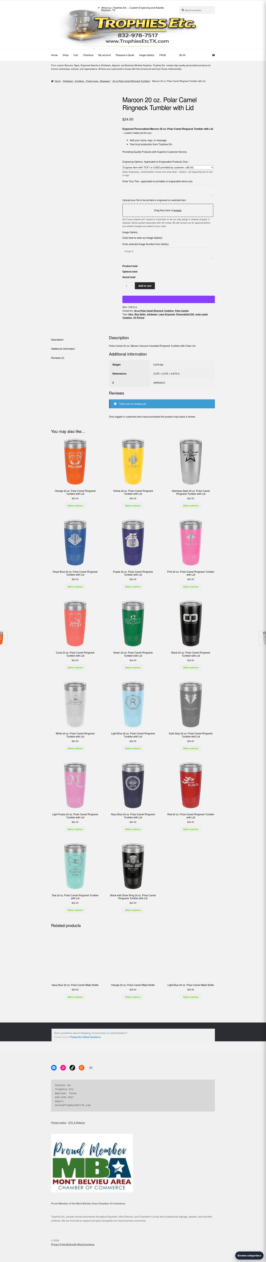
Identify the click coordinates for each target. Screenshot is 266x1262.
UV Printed (138, 317)
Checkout (88, 55)
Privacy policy (58, 1066)
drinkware (152, 314)
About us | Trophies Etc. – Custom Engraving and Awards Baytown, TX (132, 9)
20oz (130, 314)
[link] (133, 30)
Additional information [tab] (63, 348)
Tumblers (127, 317)
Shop (66, 55)
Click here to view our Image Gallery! (142, 237)
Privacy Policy (59, 1188)
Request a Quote (125, 55)
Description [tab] (57, 339)
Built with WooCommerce (80, 1188)
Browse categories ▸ (249, 1255)
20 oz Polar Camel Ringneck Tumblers (131, 81)
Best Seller (140, 314)
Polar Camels (182, 310)
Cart (75, 55)
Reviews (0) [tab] (57, 358)
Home (54, 55)
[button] (52, 97)
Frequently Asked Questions (85, 980)
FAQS (162, 55)
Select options (75, 449)
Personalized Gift (185, 314)
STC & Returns (76, 1066)
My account (104, 55)
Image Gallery (146, 55)
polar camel (201, 314)
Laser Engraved (167, 314)
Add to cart (144, 285)
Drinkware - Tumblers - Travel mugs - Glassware (86, 81)
